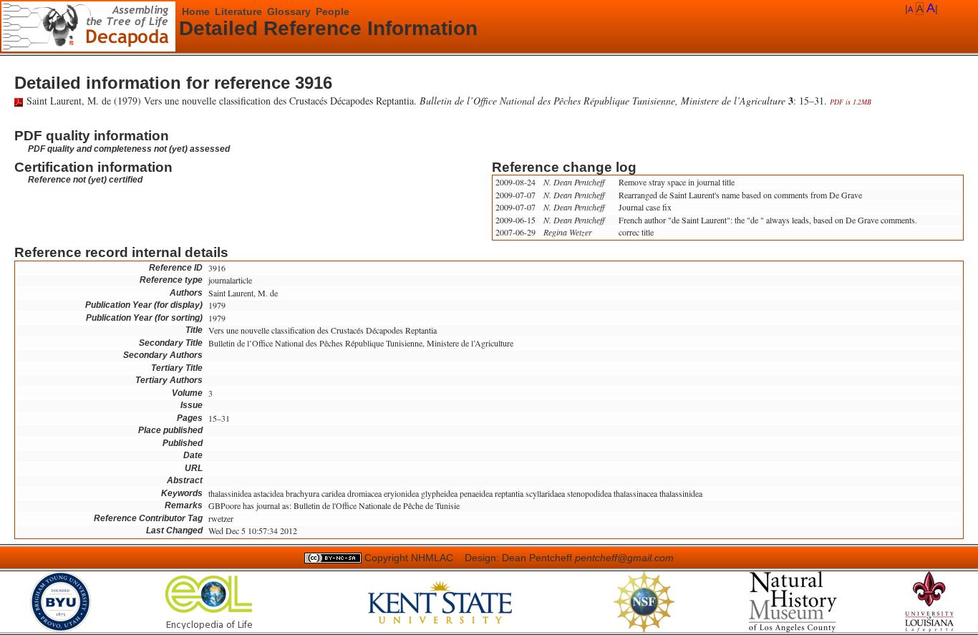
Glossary (289, 11)
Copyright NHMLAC (408, 557)
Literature (238, 11)
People (332, 11)
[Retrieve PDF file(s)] (18, 100)
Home (196, 11)
